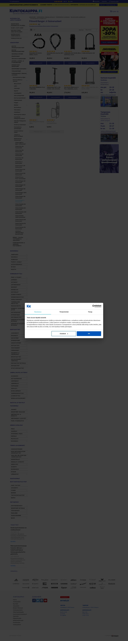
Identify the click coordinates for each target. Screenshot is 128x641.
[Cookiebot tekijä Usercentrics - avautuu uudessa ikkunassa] (93, 306)
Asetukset (63, 333)
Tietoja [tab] (90, 312)
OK (89, 333)
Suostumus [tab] (37, 312)
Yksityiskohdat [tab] (64, 312)
